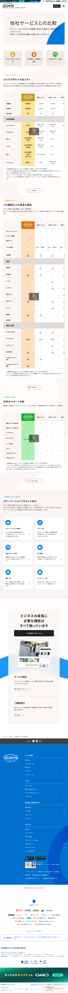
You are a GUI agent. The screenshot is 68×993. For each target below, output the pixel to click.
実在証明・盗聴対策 (4, 956)
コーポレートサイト (30, 931)
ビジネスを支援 (25, 989)
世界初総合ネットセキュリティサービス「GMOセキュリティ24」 (11, 954)
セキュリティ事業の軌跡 (59, 956)
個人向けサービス (4, 990)
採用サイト (39, 931)
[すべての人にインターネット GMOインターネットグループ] (56, 1)
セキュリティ (32, 989)
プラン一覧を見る (32, 190)
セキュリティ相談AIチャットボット (48, 954)
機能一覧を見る (32, 387)
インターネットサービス (5, 989)
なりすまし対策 (51, 956)
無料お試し (57, 6)
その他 (10, 990)
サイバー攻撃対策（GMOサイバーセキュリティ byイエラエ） (20, 956)
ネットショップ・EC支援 (16, 989)
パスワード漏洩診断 (27, 954)
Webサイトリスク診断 (37, 954)
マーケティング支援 (40, 989)
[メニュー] (64, 6)
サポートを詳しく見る (32, 481)
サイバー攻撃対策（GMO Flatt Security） (39, 956)
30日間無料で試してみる (34, 633)
